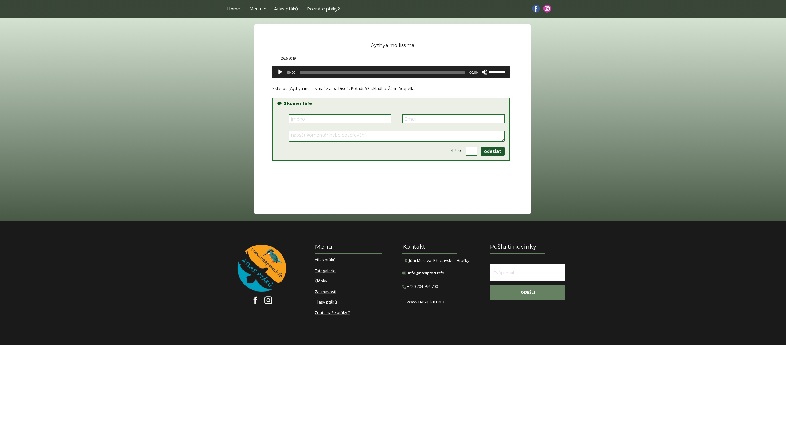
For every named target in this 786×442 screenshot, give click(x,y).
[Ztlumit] (484, 72)
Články (321, 281)
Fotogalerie (325, 271)
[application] (391, 72)
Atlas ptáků (286, 9)
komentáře (297, 103)
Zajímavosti (325, 292)
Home (233, 9)
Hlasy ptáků (326, 302)
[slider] (498, 71)
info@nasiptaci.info (426, 273)
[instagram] (547, 9)
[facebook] (536, 9)
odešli (528, 292)
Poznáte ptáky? (323, 9)
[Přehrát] (280, 72)
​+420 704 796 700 (422, 286)
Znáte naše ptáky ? (332, 313)
